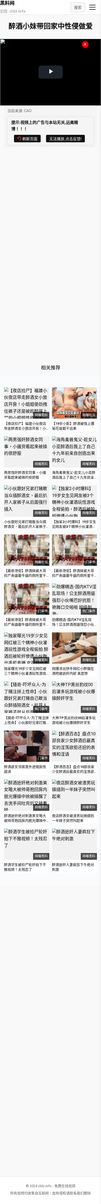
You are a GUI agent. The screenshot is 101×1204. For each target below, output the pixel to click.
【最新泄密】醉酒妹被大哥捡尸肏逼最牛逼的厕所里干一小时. (25, 624)
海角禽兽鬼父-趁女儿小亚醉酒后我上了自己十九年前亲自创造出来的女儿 (73, 477)
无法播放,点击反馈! (65, 139)
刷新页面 (29, 139)
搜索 (78, 7)
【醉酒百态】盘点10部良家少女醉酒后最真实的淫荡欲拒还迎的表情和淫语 (73, 771)
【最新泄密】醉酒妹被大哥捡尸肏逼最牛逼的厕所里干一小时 (25, 575)
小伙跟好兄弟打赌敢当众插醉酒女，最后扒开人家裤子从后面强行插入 (25, 526)
